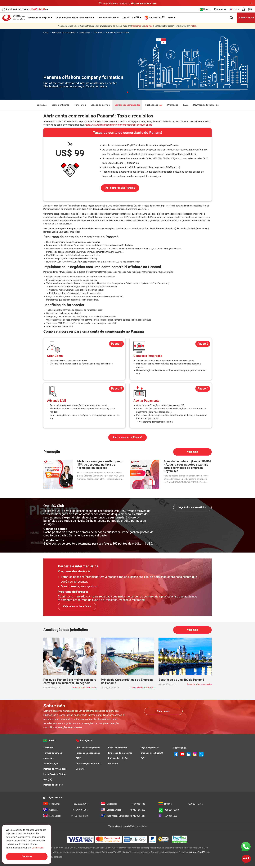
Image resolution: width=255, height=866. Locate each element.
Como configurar (60, 105)
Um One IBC (156, 17)
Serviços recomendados (127, 105)
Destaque (42, 105)
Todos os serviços (107, 17)
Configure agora (246, 18)
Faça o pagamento (149, 747)
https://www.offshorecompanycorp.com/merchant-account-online (118, 124)
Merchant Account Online (117, 32)
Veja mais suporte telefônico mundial (126, 826)
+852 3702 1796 (68, 804)
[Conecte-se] (250, 9)
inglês (193, 26)
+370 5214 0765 (183, 804)
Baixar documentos (117, 747)
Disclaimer (136, 26)
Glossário (113, 763)
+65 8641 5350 (172, 810)
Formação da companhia (63, 32)
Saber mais (163, 711)
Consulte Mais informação (84, 687)
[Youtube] (182, 754)
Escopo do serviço (100, 105)
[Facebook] (176, 754)
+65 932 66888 (170, 816)
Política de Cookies (53, 785)
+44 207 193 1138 (68, 816)
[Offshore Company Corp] (14, 18)
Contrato (80, 769)
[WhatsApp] (246, 846)
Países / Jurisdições (118, 758)
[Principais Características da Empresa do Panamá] (127, 656)
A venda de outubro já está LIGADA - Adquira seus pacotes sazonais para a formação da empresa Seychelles (187, 466)
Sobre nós (48, 747)
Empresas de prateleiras (120, 753)
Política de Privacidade (54, 769)
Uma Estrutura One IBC (151, 753)
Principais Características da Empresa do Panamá (127, 681)
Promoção (172, 105)
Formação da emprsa (39, 17)
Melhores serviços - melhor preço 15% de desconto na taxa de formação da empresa (100, 465)
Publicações (152, 105)
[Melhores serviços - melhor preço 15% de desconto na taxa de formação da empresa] (58, 474)
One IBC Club (130, 17)
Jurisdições (84, 32)
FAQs (185, 105)
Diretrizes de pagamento (88, 747)
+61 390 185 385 (68, 810)
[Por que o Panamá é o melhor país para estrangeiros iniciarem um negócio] (70, 656)
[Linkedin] (189, 754)
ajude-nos (147, 26)
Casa (45, 32)
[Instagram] (195, 754)
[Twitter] (201, 754)
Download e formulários (206, 105)
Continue (27, 856)
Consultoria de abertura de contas (74, 17)
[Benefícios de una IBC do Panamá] (185, 656)
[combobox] (234, 9)
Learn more (37, 847)
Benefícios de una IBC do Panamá (181, 679)
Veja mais (192, 451)
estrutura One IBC (197, 852)
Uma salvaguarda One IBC (88, 763)
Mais (171, 17)
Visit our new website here (143, 3)
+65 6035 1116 (126, 804)
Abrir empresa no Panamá (120, 187)
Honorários (80, 105)
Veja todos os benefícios (192, 507)
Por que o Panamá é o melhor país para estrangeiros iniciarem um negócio (69, 681)
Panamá (98, 32)
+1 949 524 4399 (37, 9)
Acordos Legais (51, 763)
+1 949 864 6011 (126, 816)
